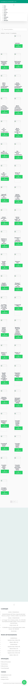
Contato (5, 9)
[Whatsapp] (12, 685)
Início (5, 6)
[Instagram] (15, 685)
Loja (5, 7)
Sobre (5, 11)
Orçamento (18, 46)
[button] (24, 682)
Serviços (6, 12)
